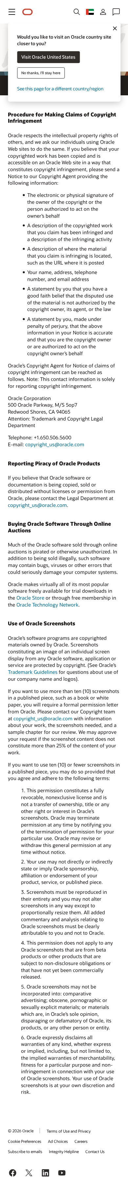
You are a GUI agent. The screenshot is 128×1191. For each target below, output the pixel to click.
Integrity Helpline (64, 1151)
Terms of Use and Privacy (69, 1131)
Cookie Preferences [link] (24, 1141)
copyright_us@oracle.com (54, 444)
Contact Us (95, 1151)
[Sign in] (103, 12)
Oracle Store (30, 597)
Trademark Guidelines (32, 672)
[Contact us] (116, 12)
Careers (81, 1141)
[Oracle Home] (27, 12)
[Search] (77, 12)
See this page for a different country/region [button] (60, 89)
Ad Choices (58, 1141)
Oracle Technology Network (47, 604)
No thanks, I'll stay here (40, 73)
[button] (12, 12)
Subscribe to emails (25, 1151)
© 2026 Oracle (20, 1130)
